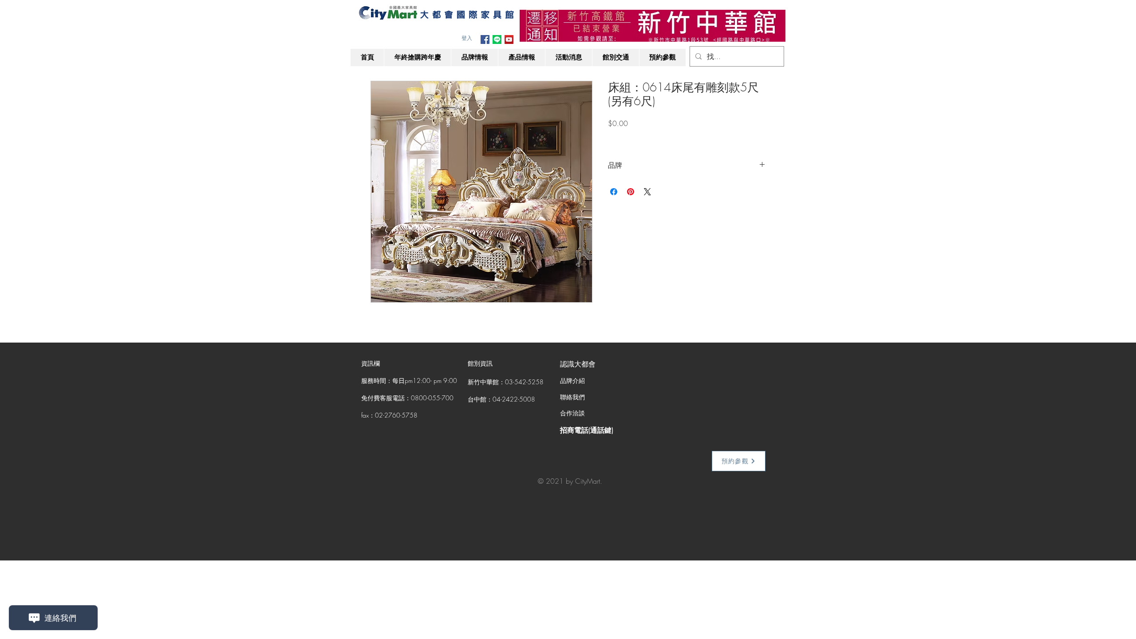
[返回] (532, 25)
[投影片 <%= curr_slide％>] (652, 27)
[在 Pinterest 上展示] (630, 191)
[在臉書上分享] (613, 191)
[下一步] (773, 25)
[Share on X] (647, 191)
